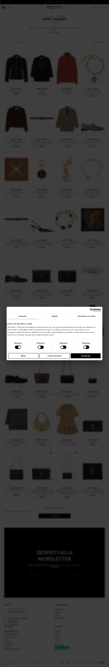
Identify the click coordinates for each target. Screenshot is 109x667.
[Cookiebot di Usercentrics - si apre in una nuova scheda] (91, 310)
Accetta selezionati (54, 356)
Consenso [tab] (22, 316)
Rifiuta (23, 356)
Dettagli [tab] (54, 316)
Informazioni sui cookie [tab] (86, 316)
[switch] (41, 347)
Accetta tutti (85, 356)
